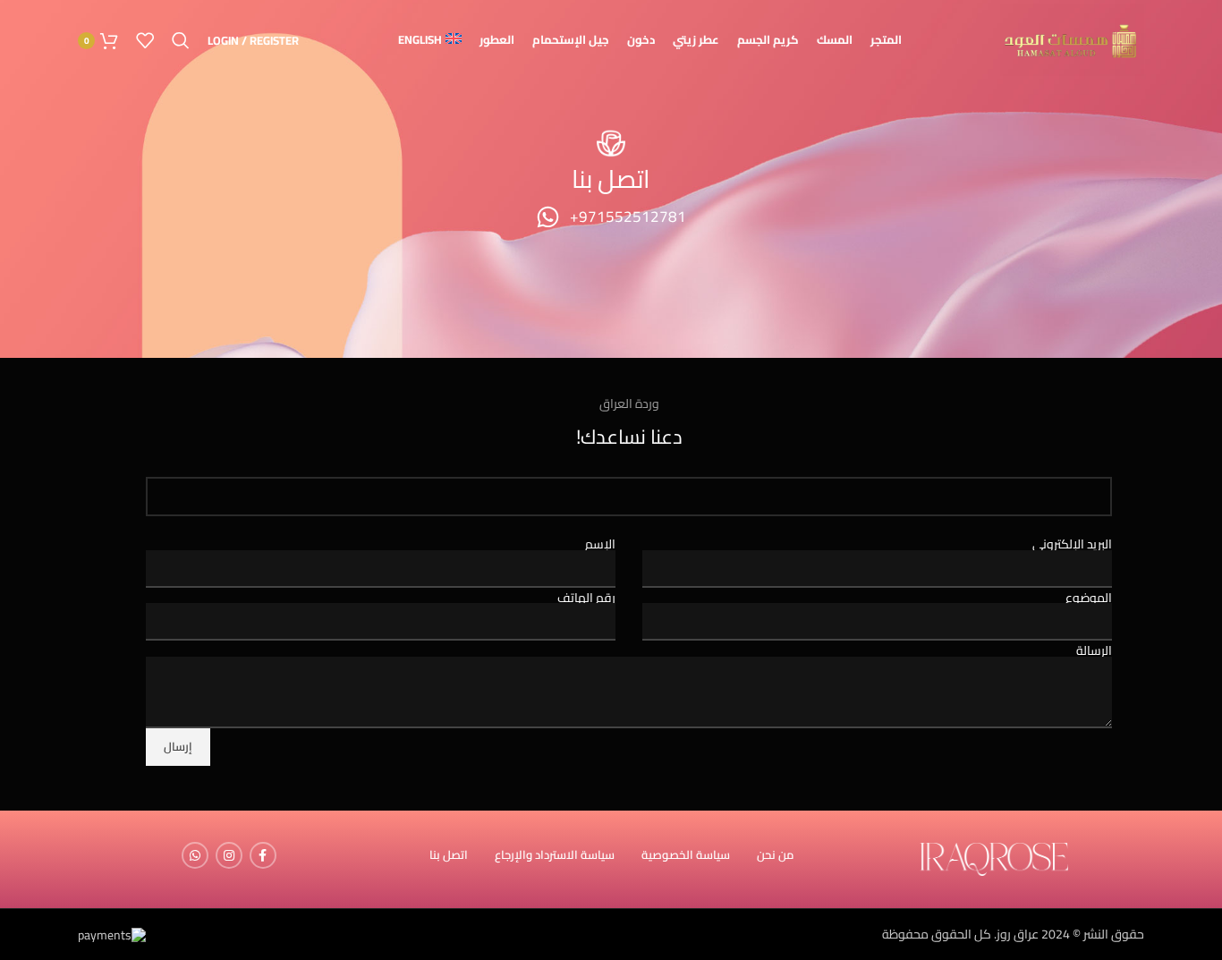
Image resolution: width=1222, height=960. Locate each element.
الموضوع (1088, 597)
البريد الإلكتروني (1072, 544)
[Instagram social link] (229, 855)
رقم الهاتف (586, 597)
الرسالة (1094, 650)
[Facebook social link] (263, 855)
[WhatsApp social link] (195, 855)
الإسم (600, 544)
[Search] (181, 40)
